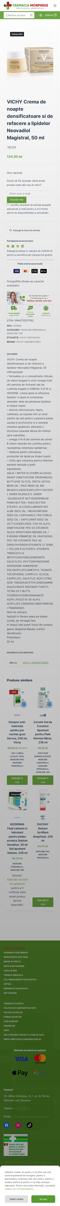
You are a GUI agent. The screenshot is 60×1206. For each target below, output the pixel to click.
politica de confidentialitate (19, 1188)
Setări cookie (16, 1199)
